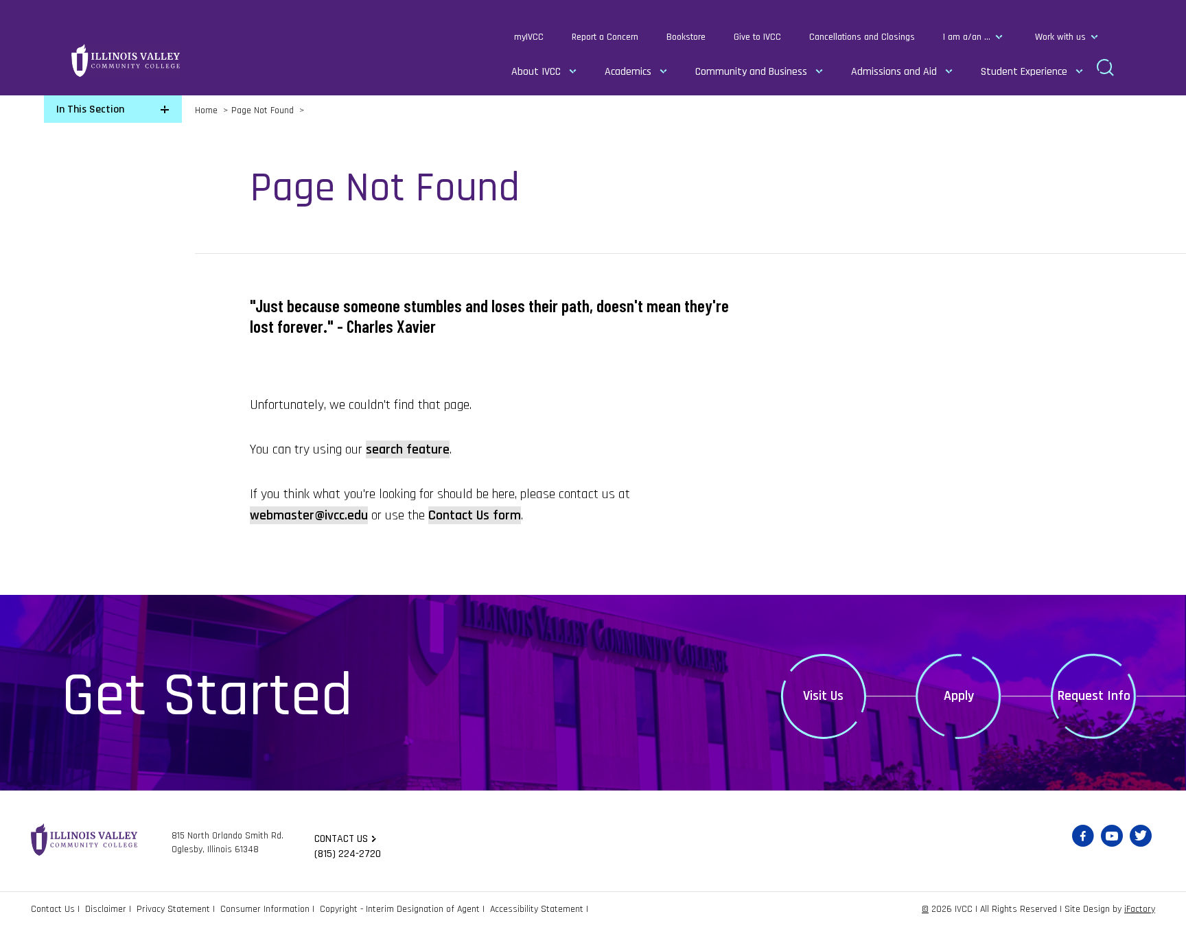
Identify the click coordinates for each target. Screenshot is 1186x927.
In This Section (90, 109)
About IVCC (536, 71)
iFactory (1139, 909)
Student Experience (1024, 71)
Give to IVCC (757, 37)
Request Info (1094, 696)
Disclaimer (105, 909)
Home (206, 110)
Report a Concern (605, 37)
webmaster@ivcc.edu (309, 515)
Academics (628, 71)
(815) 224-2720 (347, 854)
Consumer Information (265, 909)
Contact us (341, 839)
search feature (408, 449)
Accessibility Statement (536, 909)
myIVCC (529, 37)
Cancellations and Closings (862, 37)
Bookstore (686, 37)
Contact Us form (474, 515)
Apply (959, 696)
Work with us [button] (1060, 37)
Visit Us (823, 696)
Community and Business (751, 71)
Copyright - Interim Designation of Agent (400, 909)
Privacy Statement (173, 909)
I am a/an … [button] (966, 37)
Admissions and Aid (894, 71)
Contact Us (53, 909)
